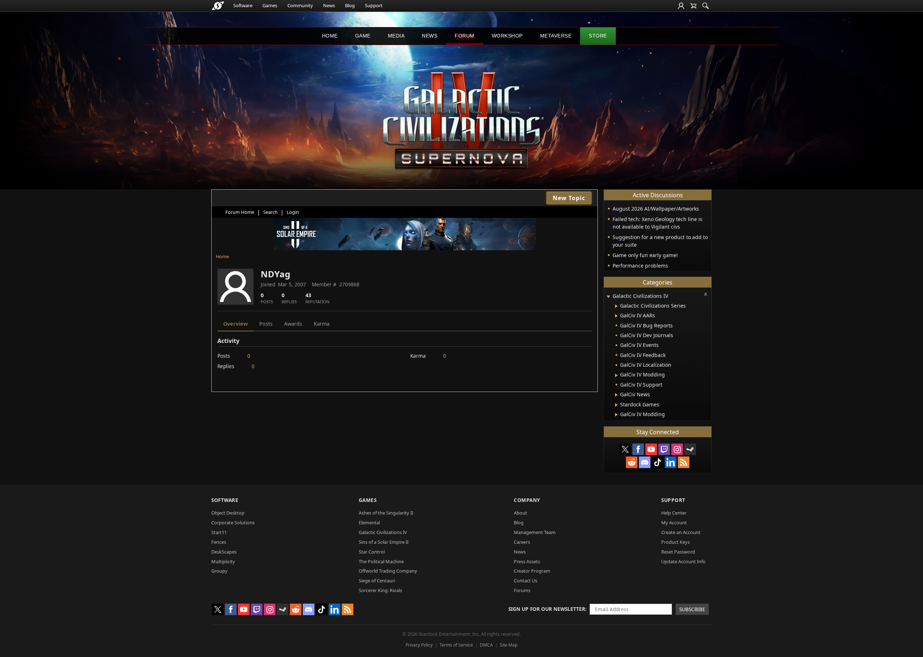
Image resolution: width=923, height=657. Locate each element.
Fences (218, 542)
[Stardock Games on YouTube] (651, 449)
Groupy (219, 571)
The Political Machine (381, 561)
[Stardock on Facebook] (638, 449)
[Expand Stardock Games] (616, 405)
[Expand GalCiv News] (616, 395)
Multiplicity (223, 561)
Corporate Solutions (233, 522)
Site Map (508, 645)
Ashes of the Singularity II (386, 513)
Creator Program (532, 571)
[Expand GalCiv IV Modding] (616, 375)
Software (242, 5)
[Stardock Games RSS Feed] (683, 462)
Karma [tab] (322, 323)
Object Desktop (227, 513)
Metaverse (556, 36)
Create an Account (681, 532)
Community (300, 5)
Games (269, 5)
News (329, 5)
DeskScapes (224, 551)
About (520, 513)
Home (330, 36)
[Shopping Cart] (693, 5)
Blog (350, 5)
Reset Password (678, 551)
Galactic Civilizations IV (383, 532)
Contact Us (525, 580)
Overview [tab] (235, 323)
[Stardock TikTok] (657, 462)
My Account (674, 522)
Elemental (369, 522)
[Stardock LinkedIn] (670, 462)
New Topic (569, 198)
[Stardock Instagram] (677, 449)
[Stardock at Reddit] (631, 462)
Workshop (507, 36)
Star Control (372, 551)
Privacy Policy (419, 645)
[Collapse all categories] (705, 294)
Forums (522, 590)
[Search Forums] (705, 5)
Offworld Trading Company (388, 571)
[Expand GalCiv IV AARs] (616, 316)
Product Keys (675, 542)
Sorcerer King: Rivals (380, 590)
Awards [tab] (293, 323)
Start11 (219, 532)
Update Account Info (683, 561)
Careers (522, 542)
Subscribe (692, 609)
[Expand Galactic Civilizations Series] (616, 306)
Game (363, 36)
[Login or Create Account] (681, 5)
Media (396, 36)
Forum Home (239, 212)
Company (527, 500)
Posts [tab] (266, 323)
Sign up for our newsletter (546, 608)
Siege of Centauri (377, 580)
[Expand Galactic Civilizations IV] (608, 296)
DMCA (486, 645)
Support (374, 5)
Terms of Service (456, 645)
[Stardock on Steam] (690, 449)
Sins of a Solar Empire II (383, 542)
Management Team (535, 532)
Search (270, 212)
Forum (464, 36)
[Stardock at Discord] (644, 462)
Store (598, 36)
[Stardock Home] (218, 5)
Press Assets (527, 561)
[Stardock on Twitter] (625, 449)
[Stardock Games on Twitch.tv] (664, 449)
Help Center (673, 513)
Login (293, 212)
